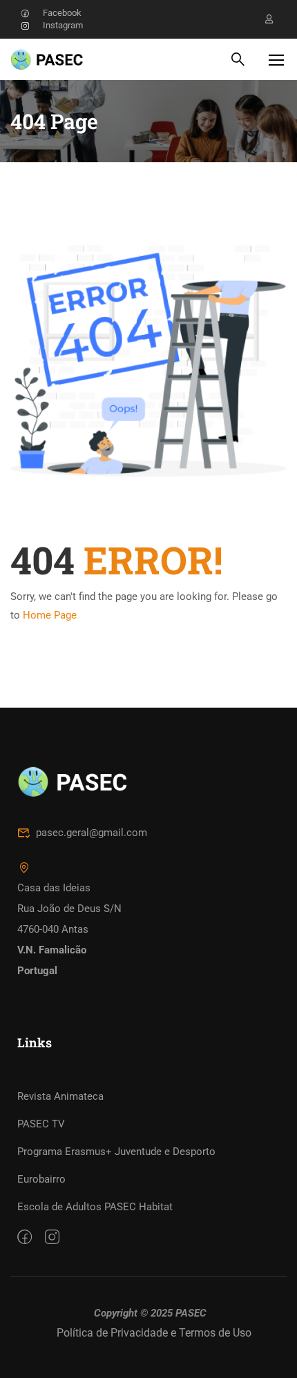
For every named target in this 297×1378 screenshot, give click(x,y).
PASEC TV (41, 1124)
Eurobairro (41, 1179)
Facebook (62, 13)
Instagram (63, 25)
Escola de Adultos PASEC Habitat (95, 1207)
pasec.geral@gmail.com (91, 832)
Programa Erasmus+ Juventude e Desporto (116, 1151)
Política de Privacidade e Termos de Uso (154, 1332)
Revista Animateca (60, 1096)
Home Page (50, 615)
